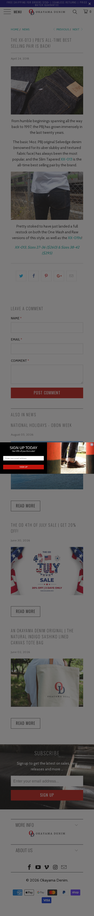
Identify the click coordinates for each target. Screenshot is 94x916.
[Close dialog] (92, 444)
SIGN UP (23, 467)
